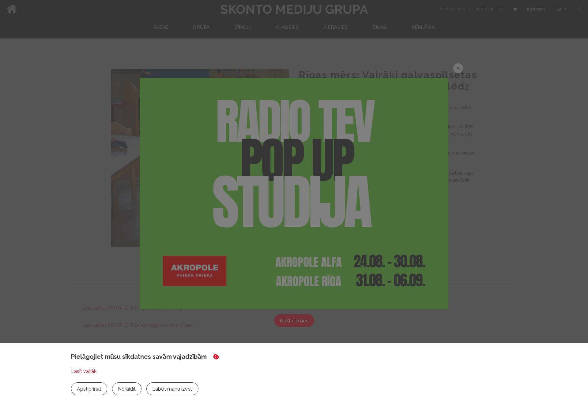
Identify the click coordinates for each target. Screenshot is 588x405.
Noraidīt (127, 389)
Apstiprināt (89, 389)
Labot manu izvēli (172, 389)
